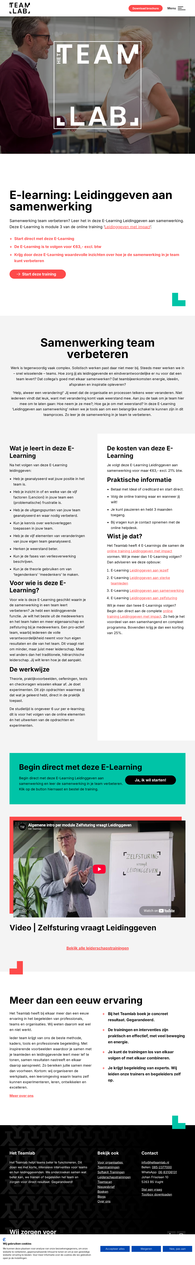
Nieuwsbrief (106, 1187)
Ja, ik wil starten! (150, 780)
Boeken (103, 1191)
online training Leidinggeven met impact (139, 551)
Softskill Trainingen (111, 1172)
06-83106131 (167, 1172)
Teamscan (105, 1182)
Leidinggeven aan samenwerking (157, 591)
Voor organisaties (111, 1162)
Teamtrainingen (108, 1167)
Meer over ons (22, 1096)
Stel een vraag (151, 1189)
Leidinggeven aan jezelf (149, 570)
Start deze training (39, 274)
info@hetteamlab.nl (155, 1162)
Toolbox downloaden (156, 1194)
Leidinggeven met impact (127, 227)
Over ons (104, 1201)
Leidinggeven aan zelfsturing (153, 598)
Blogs (101, 1196)
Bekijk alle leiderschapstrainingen (97, 948)
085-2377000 (162, 1167)
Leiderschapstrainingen (114, 1177)
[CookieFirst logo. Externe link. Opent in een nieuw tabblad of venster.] (4, 1239)
